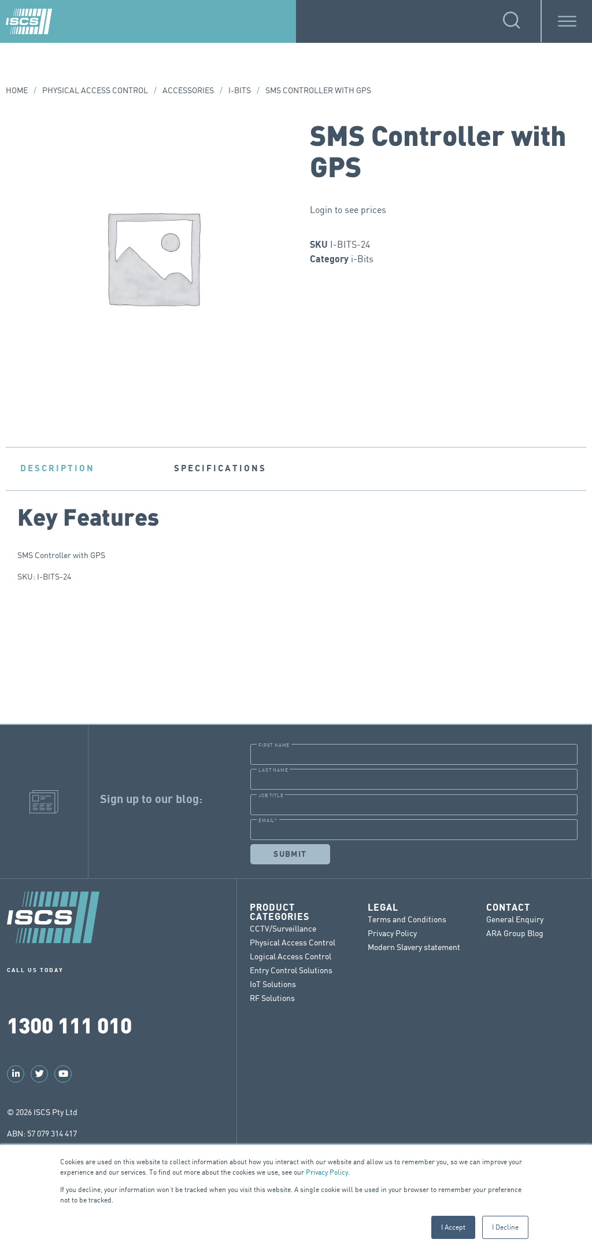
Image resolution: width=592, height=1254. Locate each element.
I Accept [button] (453, 1227)
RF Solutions (272, 998)
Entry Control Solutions (291, 970)
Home (17, 90)
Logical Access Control (290, 956)
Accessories (188, 90)
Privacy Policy (327, 1172)
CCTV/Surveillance (283, 928)
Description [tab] (57, 468)
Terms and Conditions (407, 919)
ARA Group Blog (514, 933)
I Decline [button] (505, 1227)
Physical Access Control (95, 90)
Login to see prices (348, 209)
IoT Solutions (273, 984)
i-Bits (239, 90)
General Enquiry (514, 919)
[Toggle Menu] (567, 21)
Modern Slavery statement (414, 947)
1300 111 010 (69, 1024)
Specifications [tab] (220, 468)
